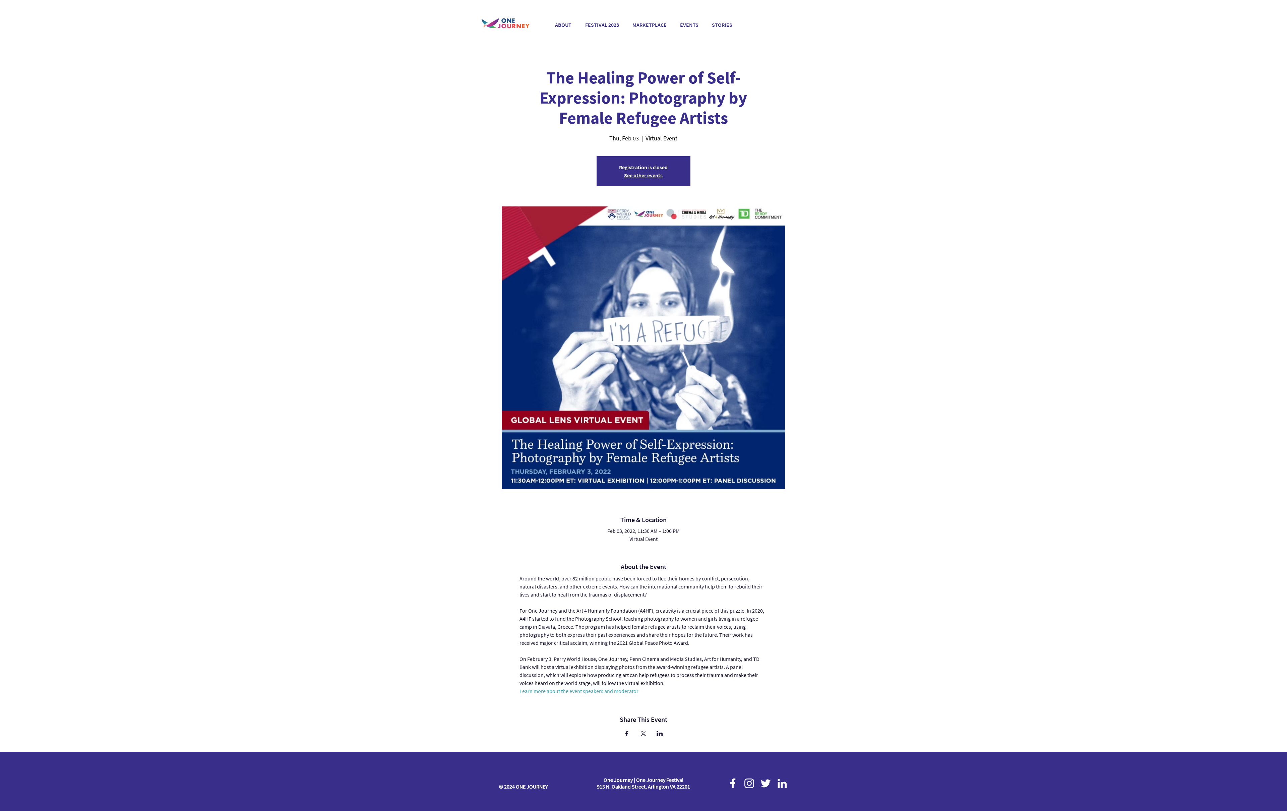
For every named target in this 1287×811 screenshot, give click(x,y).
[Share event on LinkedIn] (660, 733)
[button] (602, 22)
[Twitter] (765, 783)
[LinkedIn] (782, 783)
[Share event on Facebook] (627, 733)
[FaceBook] (732, 783)
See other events (643, 175)
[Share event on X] (643, 733)
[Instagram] (749, 783)
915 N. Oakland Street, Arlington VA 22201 (643, 786)
